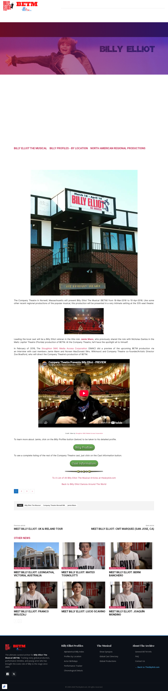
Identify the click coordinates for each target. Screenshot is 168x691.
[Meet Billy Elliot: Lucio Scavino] (84, 595)
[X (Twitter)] (14, 674)
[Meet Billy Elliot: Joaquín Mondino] (131, 595)
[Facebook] (7, 674)
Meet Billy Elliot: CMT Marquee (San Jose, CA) (122, 528)
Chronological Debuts (73, 670)
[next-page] (19, 621)
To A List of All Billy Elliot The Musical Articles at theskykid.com (84, 478)
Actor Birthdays (71, 661)
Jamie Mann (87, 339)
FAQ (137, 656)
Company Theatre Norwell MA (54, 505)
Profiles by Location (72, 656)
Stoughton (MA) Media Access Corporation (64, 348)
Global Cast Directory (109, 656)
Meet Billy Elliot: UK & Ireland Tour (38, 528)
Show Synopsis (106, 651)
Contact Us (140, 661)
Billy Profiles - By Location (69, 148)
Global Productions (108, 661)
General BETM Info (143, 651)
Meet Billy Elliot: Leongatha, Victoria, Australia (34, 574)
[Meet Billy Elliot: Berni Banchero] (131, 555)
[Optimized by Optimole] (4, 686)
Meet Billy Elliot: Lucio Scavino (83, 611)
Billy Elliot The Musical (30, 148)
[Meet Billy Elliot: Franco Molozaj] (36, 595)
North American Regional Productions (117, 148)
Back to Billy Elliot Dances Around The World (84, 484)
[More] (109, 154)
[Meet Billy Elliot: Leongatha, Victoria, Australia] (36, 555)
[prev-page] (15, 621)
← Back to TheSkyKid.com (147, 667)
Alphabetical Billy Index (74, 651)
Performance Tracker (73, 666)
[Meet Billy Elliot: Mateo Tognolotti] (84, 555)
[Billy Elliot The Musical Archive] (30, 647)
